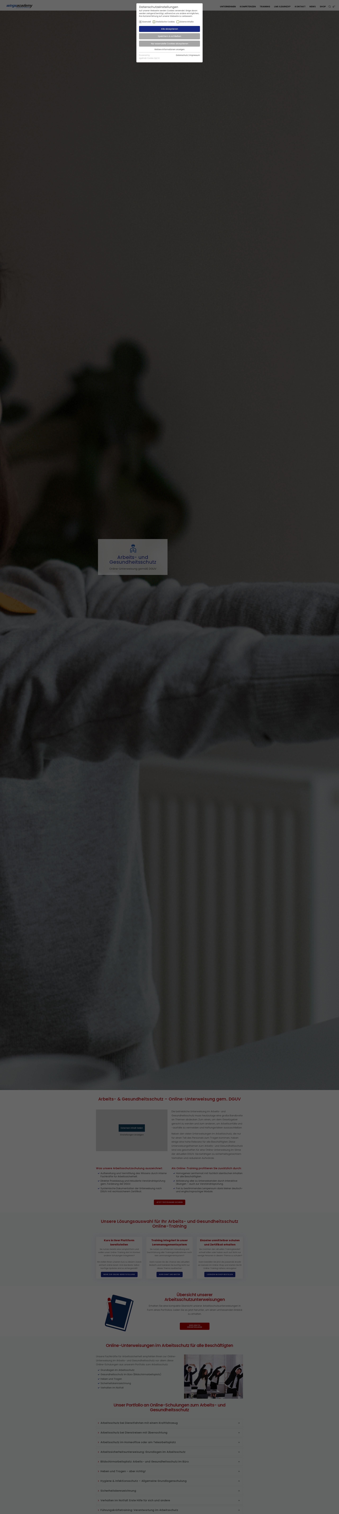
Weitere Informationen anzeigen (169, 49)
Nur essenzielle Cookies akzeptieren (169, 43)
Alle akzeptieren (169, 28)
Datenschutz (182, 55)
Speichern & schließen (169, 36)
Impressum (194, 55)
